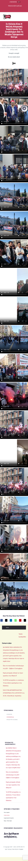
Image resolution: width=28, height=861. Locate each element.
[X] (6, 620)
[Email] (24, 620)
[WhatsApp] (15, 620)
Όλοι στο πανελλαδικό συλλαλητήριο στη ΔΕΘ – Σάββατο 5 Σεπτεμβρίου (13, 774)
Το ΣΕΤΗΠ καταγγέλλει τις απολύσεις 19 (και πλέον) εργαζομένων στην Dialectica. (13, 683)
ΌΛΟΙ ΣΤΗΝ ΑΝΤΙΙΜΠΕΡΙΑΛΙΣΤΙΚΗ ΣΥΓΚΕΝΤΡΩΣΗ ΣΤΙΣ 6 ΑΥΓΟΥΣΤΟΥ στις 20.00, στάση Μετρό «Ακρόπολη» (14, 693)
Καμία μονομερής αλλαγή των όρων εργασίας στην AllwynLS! (13, 784)
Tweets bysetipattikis (22, 635)
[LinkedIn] (10, 620)
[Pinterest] (20, 620)
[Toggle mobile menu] (25, 16)
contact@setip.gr (10, 717)
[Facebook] (1, 620)
